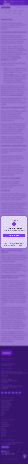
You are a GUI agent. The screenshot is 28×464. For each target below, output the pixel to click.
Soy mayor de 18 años (14, 235)
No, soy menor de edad (14, 238)
